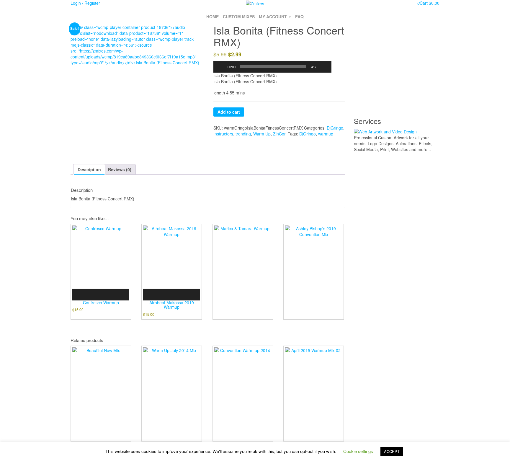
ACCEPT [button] (392, 451)
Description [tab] (89, 169)
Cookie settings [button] (358, 451)
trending (243, 134)
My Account (273, 16)
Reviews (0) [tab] (119, 169)
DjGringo (335, 128)
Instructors (223, 134)
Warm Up (262, 134)
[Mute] (324, 67)
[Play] (221, 67)
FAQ (299, 16)
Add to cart (229, 112)
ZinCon (280, 134)
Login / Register (85, 3)
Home (212, 16)
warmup (325, 134)
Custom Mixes (239, 16)
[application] (272, 67)
